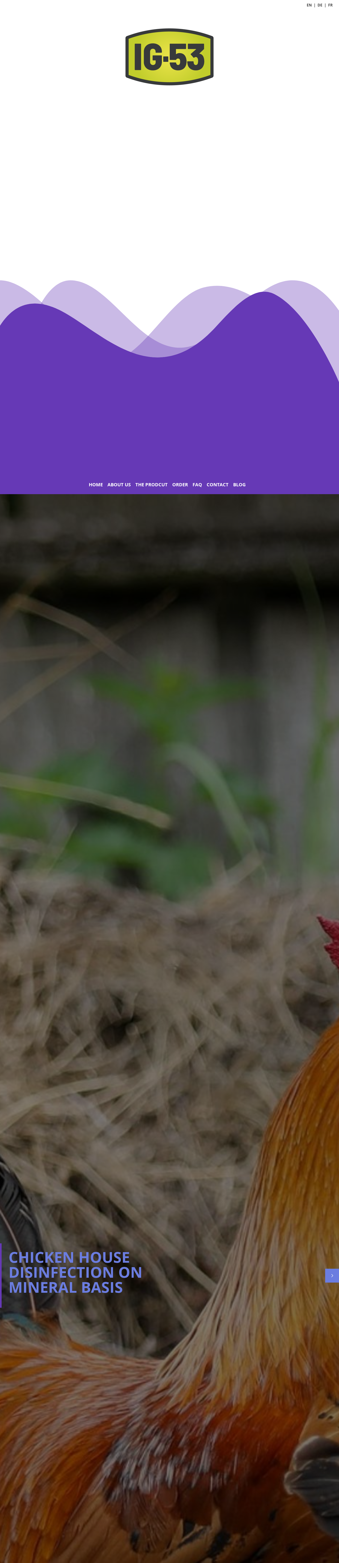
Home (96, 484)
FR (330, 5)
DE (320, 5)
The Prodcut (151, 484)
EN (309, 5)
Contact (218, 484)
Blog (239, 484)
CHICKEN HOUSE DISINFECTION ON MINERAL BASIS (76, 1272)
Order (180, 484)
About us (119, 484)
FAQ (197, 484)
